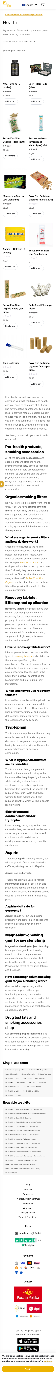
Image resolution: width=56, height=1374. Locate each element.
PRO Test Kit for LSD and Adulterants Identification (22, 1143)
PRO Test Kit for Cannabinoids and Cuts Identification (23, 1122)
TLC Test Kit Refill (11, 1173)
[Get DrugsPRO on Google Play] (28, 1348)
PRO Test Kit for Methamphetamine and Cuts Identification (25, 1156)
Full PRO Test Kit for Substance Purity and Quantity (22, 1168)
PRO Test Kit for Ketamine (32, 1086)
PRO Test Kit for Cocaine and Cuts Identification (21, 1126)
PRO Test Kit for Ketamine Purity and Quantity (20, 1139)
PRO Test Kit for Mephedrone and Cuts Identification (23, 1152)
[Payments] (28, 1274)
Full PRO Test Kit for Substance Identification (20, 1164)
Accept (28, 1369)
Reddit (37, 1233)
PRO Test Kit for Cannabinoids (15, 1082)
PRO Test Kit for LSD (12, 1091)
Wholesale (28, 1208)
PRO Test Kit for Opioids (13, 1095)
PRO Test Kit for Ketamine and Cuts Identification (22, 1135)
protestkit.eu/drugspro (27, 1334)
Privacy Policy (28, 1212)
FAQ (28, 1185)
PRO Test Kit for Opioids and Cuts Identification (21, 1160)
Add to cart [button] (10, 101)
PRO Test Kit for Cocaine (37, 1082)
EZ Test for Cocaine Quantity (15, 1070)
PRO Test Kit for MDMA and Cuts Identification (21, 1147)
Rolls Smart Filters (30, 562)
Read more (10, 156)
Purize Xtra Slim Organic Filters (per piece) (13, 308)
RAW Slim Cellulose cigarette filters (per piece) (39, 366)
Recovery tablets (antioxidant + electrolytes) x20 (38, 142)
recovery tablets (23, 656)
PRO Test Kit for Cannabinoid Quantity (18, 1118)
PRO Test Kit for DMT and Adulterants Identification (22, 1130)
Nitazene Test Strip (28, 1074)
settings (48, 1361)
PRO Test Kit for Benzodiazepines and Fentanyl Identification (25, 1113)
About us (28, 1189)
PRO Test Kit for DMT (12, 1086)
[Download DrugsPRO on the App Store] (28, 1341)
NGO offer (28, 1203)
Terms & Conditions (28, 1217)
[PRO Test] (7, 4)
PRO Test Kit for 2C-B (12, 1078)
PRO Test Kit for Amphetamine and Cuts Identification (23, 1109)
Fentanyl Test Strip (11, 1074)
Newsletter (23, 1233)
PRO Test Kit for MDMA (31, 1091)
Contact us (28, 1194)
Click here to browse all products (24, 14)
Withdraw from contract (28, 1199)
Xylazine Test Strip (44, 1074)
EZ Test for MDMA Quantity (38, 1070)
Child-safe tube (11, 363)
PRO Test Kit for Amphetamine (34, 1078)
